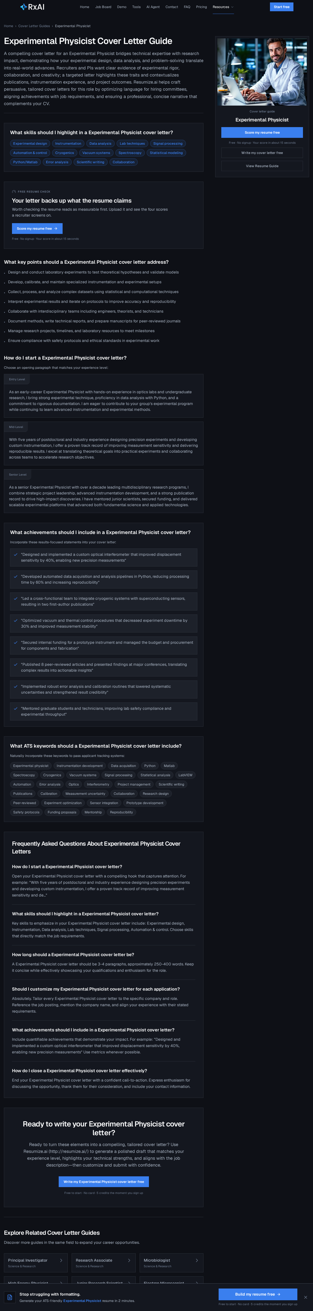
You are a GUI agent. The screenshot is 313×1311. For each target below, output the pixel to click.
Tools (136, 7)
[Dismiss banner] (305, 1297)
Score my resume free (34, 228)
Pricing (201, 7)
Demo (121, 7)
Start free (282, 7)
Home (84, 7)
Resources (221, 7)
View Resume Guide (262, 166)
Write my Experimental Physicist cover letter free (104, 1182)
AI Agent (153, 7)
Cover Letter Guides (34, 26)
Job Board (103, 7)
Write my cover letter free (262, 153)
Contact (172, 7)
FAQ (187, 7)
